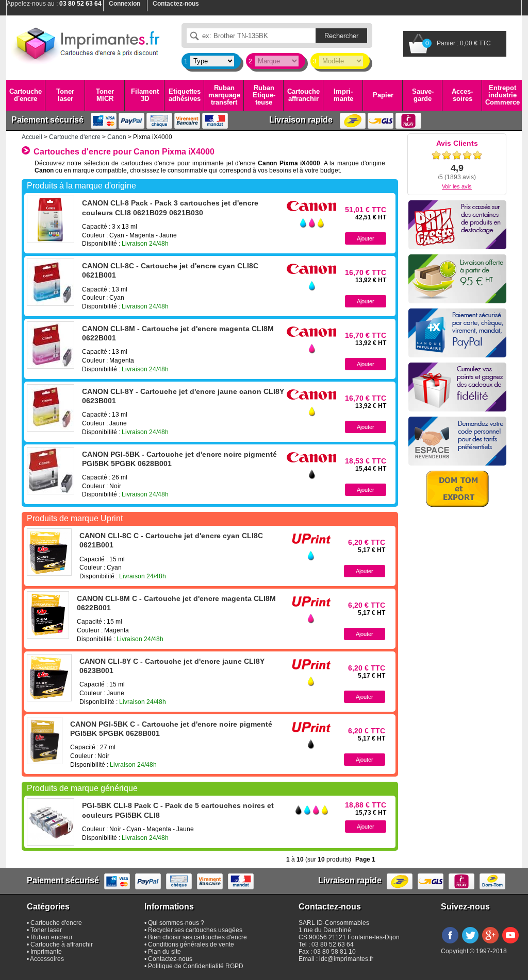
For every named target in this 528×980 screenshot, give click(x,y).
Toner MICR (105, 95)
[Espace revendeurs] (457, 441)
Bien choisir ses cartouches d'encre (197, 937)
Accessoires (462, 95)
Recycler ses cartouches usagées (195, 930)
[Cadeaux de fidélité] (457, 387)
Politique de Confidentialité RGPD (195, 966)
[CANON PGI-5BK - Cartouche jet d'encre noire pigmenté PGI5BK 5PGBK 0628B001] (50, 470)
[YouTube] (510, 944)
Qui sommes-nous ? (176, 922)
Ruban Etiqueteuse (264, 95)
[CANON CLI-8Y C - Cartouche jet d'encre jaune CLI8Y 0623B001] (49, 677)
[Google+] (490, 944)
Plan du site (164, 951)
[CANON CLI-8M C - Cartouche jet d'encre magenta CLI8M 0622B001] (48, 615)
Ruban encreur (51, 937)
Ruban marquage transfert (224, 95)
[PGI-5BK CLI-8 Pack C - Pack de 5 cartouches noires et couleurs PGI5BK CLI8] (50, 822)
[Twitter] (470, 944)
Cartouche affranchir (303, 95)
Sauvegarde (423, 95)
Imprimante (343, 95)
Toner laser (65, 95)
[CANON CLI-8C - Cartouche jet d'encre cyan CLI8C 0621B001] (50, 282)
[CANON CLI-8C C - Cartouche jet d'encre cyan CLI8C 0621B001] (49, 552)
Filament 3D (145, 95)
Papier (383, 95)
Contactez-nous (170, 958)
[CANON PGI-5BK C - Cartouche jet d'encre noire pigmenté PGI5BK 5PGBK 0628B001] (44, 740)
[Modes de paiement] (457, 332)
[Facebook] (450, 944)
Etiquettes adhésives (185, 95)
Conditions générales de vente (191, 944)
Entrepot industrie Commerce (502, 95)
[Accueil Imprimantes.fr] (86, 43)
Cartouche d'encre (25, 95)
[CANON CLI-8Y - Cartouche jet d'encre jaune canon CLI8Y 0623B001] (50, 408)
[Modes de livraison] (457, 278)
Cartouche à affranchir (61, 944)
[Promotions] (457, 224)
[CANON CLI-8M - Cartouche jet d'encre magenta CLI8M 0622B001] (50, 345)
